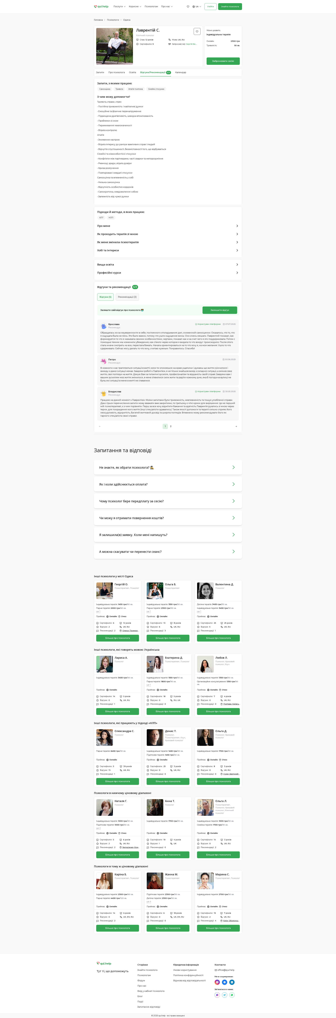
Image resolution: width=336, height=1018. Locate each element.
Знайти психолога (230, 6)
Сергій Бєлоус (192, 44)
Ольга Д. (221, 731)
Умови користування (185, 970)
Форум (141, 980)
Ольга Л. (221, 801)
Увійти (210, 6)
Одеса (126, 20)
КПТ (101, 217)
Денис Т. (171, 731)
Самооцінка (104, 89)
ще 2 (98, 828)
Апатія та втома (135, 89)
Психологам (144, 975)
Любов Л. (221, 657)
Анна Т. (170, 801)
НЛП (111, 217)
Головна (98, 20)
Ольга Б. (170, 584)
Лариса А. (121, 657)
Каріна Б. (121, 874)
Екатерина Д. (174, 657)
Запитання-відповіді (148, 1007)
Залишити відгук (220, 310)
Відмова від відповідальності (189, 980)
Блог (140, 996)
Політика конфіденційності (188, 975)
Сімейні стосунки (156, 89)
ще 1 (98, 611)
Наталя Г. (121, 801)
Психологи (113, 20)
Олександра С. (124, 731)
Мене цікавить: (214, 30)
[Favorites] (188, 6)
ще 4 (149, 901)
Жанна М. (171, 874)
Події (140, 1001)
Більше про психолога (117, 638)
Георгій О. (121, 584)
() (105, 297)
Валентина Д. (224, 584)
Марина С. (222, 874)
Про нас (141, 986)
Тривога (119, 89)
